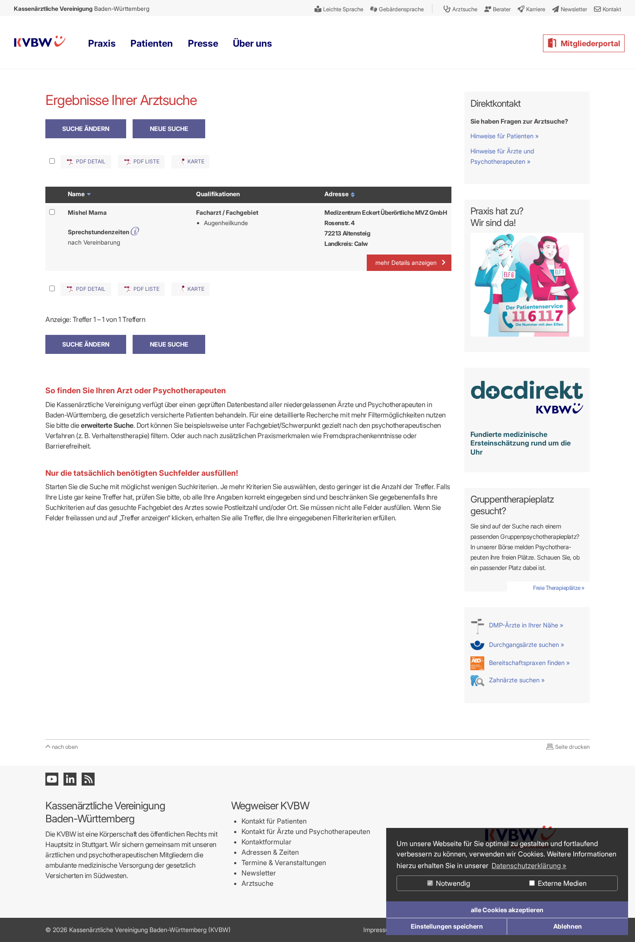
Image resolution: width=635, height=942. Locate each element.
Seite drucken (572, 746)
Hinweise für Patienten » (504, 136)
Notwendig (452, 883)
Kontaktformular (266, 841)
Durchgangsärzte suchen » (525, 644)
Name (77, 193)
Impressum (378, 929)
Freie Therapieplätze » (558, 587)
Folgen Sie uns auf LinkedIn (70, 779)
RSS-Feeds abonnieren (88, 779)
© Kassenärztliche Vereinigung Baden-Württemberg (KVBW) (138, 929)
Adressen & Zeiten (270, 852)
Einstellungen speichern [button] (447, 926)
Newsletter (258, 873)
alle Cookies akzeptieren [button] (507, 909)
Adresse (337, 193)
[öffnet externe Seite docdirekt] (527, 418)
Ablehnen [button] (567, 926)
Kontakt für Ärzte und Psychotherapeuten (305, 831)
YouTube (51, 779)
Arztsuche (257, 883)
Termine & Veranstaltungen (283, 862)
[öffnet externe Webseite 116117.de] (527, 334)
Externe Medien (561, 883)
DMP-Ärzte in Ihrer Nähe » (525, 625)
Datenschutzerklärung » (529, 865)
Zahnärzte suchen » (516, 680)
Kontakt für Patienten (274, 821)
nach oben (65, 746)
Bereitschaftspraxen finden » (528, 662)
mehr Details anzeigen (406, 262)
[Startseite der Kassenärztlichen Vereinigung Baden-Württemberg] (40, 43)
